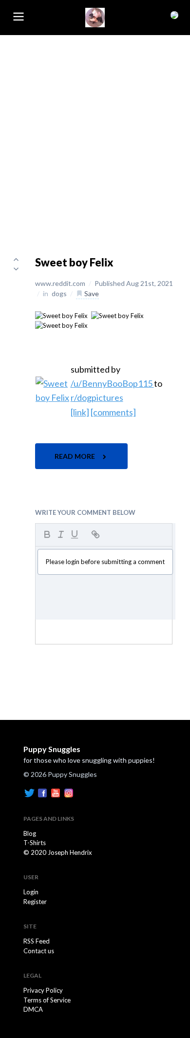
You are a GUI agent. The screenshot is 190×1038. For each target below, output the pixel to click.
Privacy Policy (43, 990)
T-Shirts (34, 843)
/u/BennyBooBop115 (112, 383)
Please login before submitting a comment (105, 562)
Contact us (38, 951)
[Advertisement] (95, 135)
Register (35, 902)
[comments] (113, 412)
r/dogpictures (97, 397)
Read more (75, 456)
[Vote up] (16, 259)
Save (91, 293)
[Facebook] (42, 792)
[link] (80, 412)
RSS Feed (36, 941)
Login (30, 892)
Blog (29, 833)
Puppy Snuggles (51, 749)
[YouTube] (55, 792)
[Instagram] (69, 792)
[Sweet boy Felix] (61, 315)
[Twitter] (29, 792)
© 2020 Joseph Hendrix (57, 852)
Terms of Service (47, 1000)
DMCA (33, 1009)
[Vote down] (16, 269)
